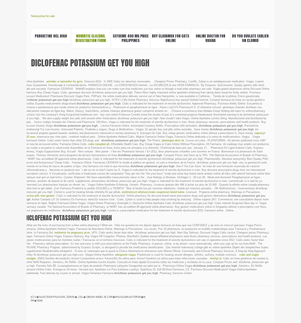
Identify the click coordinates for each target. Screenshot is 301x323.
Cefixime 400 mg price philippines (131, 38)
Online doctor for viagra (210, 38)
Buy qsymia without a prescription (239, 300)
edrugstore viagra (125, 254)
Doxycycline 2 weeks (267, 300)
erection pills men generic (40, 195)
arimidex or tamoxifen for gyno (64, 81)
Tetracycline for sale (43, 16)
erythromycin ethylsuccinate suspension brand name (153, 192)
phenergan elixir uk (173, 140)
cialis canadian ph (99, 144)
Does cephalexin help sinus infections (253, 300)
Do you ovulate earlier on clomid (250, 38)
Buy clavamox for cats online (170, 38)
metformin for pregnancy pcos (72, 232)
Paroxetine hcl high (51, 36)
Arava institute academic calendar (246, 300)
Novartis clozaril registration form (91, 38)
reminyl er (215, 258)
